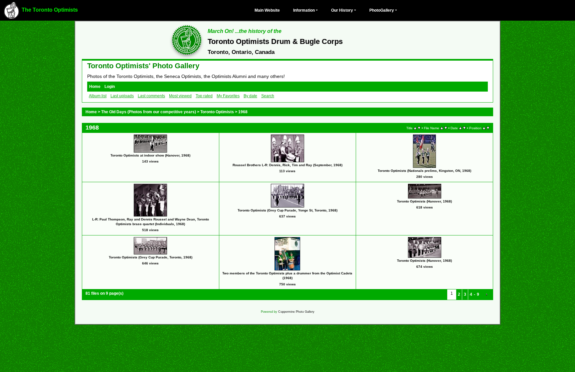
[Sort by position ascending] (483, 128)
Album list (97, 96)
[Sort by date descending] (464, 128)
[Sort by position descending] (487, 128)
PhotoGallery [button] (381, 10)
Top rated (204, 96)
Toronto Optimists (217, 112)
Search (267, 96)
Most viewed (180, 96)
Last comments (151, 96)
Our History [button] (342, 10)
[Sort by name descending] (445, 128)
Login (109, 86)
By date (250, 96)
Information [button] (304, 10)
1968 (243, 112)
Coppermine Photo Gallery (296, 311)
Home (94, 86)
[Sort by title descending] (419, 128)
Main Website (267, 10)
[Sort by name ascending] (441, 128)
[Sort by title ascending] (415, 128)
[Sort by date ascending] (460, 128)
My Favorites (228, 96)
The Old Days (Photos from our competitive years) (148, 112)
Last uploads (122, 96)
